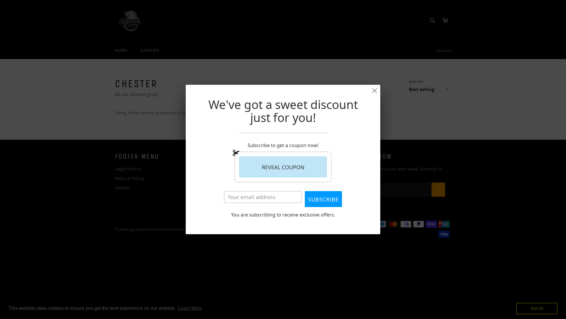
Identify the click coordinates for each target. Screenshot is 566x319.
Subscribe (323, 199)
